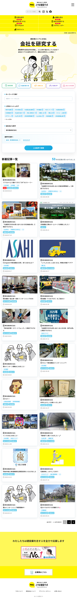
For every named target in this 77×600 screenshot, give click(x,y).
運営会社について (31, 591)
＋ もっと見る (8, 119)
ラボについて (19, 591)
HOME (65, 33)
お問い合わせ (58, 591)
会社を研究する (72, 33)
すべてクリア (26, 140)
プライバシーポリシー (45, 591)
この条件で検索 (38, 148)
